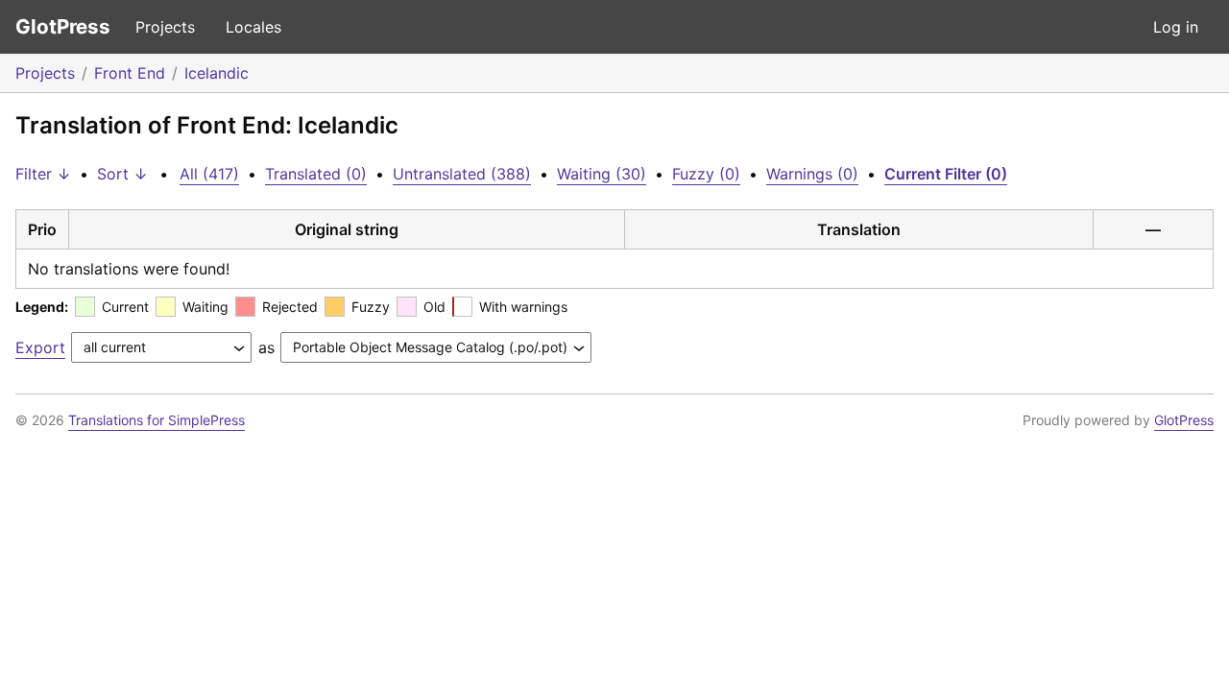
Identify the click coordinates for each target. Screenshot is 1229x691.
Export (40, 347)
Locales (253, 26)
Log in (1175, 26)
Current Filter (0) (945, 173)
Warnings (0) (812, 173)
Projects (165, 26)
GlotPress (62, 26)
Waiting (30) (601, 173)
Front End (129, 73)
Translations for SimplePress (156, 420)
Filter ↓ (43, 173)
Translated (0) (316, 173)
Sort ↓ (122, 173)
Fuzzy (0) (706, 173)
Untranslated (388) (462, 173)
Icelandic (216, 73)
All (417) (209, 173)
